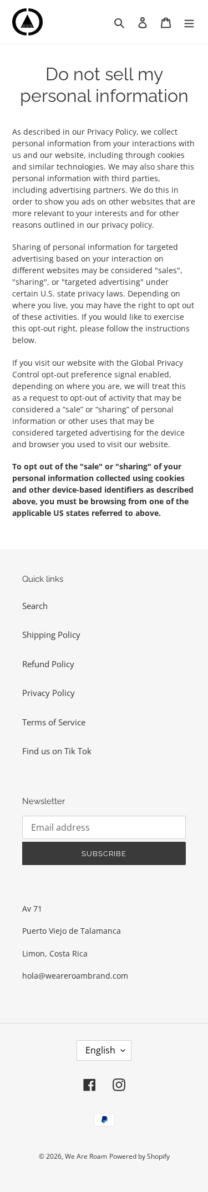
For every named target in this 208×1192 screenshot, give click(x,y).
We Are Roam (86, 1156)
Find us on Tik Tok (57, 750)
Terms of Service (53, 722)
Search (35, 605)
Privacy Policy (48, 692)
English (100, 1050)
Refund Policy (48, 663)
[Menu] (189, 22)
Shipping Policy (51, 634)
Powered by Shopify (139, 1156)
